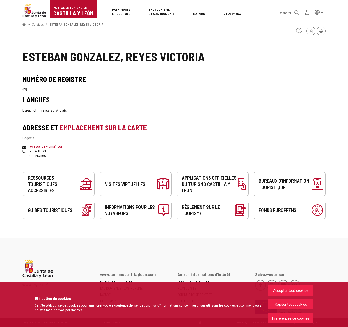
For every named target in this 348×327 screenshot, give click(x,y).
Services (38, 24)
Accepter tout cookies (290, 290)
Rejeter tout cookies (291, 304)
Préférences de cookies (290, 318)
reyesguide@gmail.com (46, 146)
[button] (319, 12)
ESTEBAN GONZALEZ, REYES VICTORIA (76, 24)
